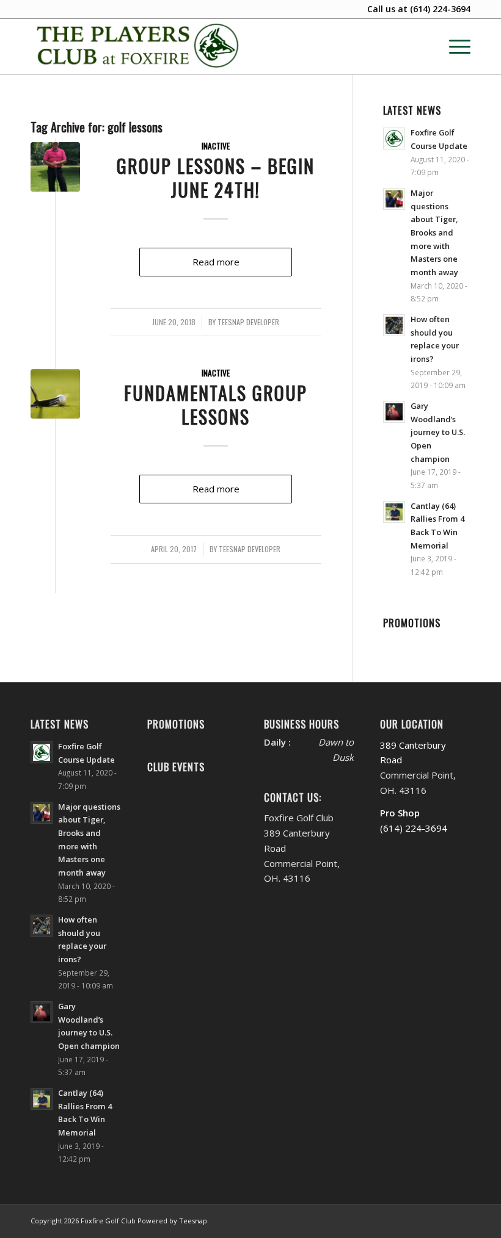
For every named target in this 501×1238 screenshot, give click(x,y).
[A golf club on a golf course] (55, 394)
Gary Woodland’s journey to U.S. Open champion (438, 432)
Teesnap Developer (248, 322)
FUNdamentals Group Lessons (215, 404)
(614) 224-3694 (440, 9)
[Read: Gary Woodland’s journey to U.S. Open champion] (394, 412)
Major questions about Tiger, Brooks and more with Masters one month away (434, 232)
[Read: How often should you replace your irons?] (394, 325)
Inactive (216, 146)
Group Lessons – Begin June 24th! (216, 177)
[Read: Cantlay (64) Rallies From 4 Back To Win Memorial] (394, 512)
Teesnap (193, 1220)
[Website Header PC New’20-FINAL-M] (138, 46)
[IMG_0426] (55, 167)
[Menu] (453, 46)
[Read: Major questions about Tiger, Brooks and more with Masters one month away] (394, 199)
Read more (216, 262)
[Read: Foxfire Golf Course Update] (394, 138)
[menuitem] (453, 46)
